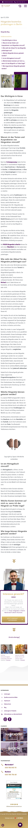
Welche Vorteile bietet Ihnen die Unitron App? (19, 656)
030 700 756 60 (11, 774)
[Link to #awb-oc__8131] (20, 6)
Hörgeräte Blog (5, 32)
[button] (2, 653)
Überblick (10, 247)
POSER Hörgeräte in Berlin (11, 244)
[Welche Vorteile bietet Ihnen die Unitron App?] (21, 649)
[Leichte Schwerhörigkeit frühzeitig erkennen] (7, 649)
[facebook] (9, 719)
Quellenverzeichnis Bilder (11, 697)
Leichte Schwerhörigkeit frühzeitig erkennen (6, 656)
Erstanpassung (11, 162)
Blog (5, 707)
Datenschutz (7, 704)
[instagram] (5, 719)
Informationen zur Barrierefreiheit (13, 714)
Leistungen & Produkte (10, 711)
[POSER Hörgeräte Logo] (5, 5)
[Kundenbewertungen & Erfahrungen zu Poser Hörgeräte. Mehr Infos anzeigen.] (14, 790)
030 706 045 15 (10, 767)
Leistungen (7, 694)
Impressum (7, 701)
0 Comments (8, 660)
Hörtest (3, 282)
